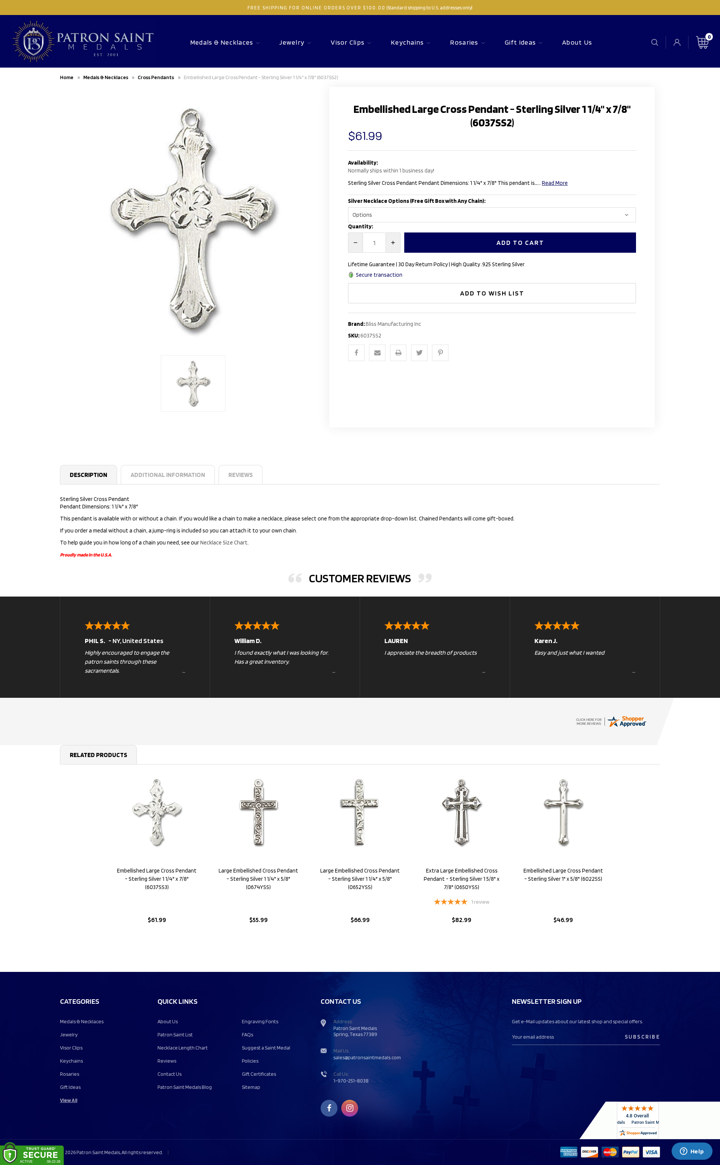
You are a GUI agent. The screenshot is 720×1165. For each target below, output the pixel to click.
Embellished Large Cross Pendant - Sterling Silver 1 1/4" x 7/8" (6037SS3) (156, 879)
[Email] (377, 353)
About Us (577, 42)
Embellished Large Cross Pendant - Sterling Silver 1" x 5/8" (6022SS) (563, 874)
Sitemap (251, 1087)
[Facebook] (356, 353)
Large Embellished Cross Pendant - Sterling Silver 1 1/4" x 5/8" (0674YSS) (258, 879)
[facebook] (329, 1108)
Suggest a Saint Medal (266, 1048)
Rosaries (464, 42)
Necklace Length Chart (183, 1048)
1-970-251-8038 (351, 1081)
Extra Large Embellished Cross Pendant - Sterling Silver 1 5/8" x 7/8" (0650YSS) (462, 879)
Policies (250, 1061)
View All (68, 1100)
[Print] (398, 353)
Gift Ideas (520, 42)
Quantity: (360, 226)
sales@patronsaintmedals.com (367, 1057)
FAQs (247, 1035)
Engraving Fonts (260, 1021)
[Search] (654, 42)
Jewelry (291, 42)
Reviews (240, 474)
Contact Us (170, 1074)
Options (157, 939)
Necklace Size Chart (224, 542)
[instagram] (350, 1108)
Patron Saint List (175, 1035)
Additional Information (167, 474)
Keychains (407, 42)
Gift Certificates (259, 1074)
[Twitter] (419, 353)
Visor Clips (347, 42)
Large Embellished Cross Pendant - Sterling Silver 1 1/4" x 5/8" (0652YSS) (360, 879)
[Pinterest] (440, 353)
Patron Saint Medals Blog (185, 1087)
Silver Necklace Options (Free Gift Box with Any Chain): (417, 201)
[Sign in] (677, 42)
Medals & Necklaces (222, 42)
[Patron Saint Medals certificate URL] (611, 721)
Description (88, 474)
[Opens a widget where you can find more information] (691, 1152)
